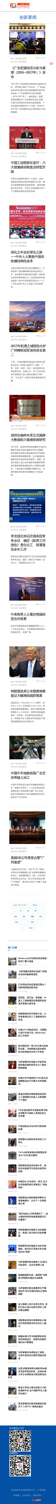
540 (32, 922)
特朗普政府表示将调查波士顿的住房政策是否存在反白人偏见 (32, 1323)
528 (15, 917)
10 (21, 911)
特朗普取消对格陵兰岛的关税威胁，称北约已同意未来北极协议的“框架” (32, 1249)
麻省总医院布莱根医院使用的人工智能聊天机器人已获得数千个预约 (32, 1097)
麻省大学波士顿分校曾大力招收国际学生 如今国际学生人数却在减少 (32, 1390)
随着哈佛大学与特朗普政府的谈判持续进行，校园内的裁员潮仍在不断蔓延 (32, 1339)
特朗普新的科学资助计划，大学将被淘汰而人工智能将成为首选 (32, 1016)
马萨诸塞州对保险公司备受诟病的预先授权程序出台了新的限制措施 (32, 1065)
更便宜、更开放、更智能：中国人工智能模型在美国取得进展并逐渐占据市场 (32, 1000)
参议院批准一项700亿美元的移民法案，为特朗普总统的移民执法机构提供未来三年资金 (33, 1049)
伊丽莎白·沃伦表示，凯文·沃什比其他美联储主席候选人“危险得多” (32, 1184)
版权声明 (37, 1495)
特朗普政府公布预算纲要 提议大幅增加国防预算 (30, 693)
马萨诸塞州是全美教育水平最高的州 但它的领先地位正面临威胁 (32, 1291)
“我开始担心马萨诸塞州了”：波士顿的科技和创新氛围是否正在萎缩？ (33, 1216)
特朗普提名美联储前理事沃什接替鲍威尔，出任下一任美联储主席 (32, 1200)
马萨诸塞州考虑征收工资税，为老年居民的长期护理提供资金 (32, 1355)
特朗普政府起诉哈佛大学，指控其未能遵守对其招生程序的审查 (32, 1168)
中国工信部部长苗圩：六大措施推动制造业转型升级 (28, 167)
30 (35, 911)
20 (28, 911)
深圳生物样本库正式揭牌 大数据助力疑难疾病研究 (28, 437)
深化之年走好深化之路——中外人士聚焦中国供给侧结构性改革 (27, 256)
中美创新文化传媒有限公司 (23, 1490)
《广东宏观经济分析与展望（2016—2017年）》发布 (28, 72)
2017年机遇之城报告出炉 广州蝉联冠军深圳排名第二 (28, 350)
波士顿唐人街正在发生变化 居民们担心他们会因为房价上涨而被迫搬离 (32, 1307)
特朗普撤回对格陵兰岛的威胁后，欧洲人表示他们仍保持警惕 (32, 1232)
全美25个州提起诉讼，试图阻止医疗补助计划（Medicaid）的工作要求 (32, 1032)
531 (40, 917)
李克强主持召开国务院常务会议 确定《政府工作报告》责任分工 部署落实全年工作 (28, 542)
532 (16, 922)
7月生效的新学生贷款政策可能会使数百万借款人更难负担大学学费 (33, 1113)
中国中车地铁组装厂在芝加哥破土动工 (28, 775)
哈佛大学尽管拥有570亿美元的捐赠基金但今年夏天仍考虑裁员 (33, 1081)
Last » (31, 928)
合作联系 (26, 1495)
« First (34, 905)
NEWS (15, 62)
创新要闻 (22, 62)
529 (23, 917)
